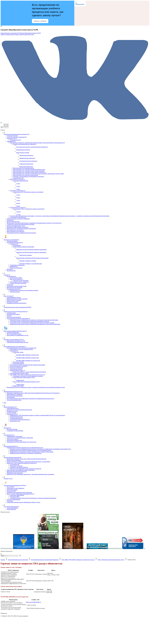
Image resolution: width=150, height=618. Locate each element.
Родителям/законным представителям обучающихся (45, 559)
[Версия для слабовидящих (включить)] (2, 127)
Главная (3, 559)
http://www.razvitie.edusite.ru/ (33, 602)
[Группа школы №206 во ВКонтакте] (75, 121)
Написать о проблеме (40, 21)
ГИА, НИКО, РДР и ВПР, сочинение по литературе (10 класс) (78, 559)
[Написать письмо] (6, 125)
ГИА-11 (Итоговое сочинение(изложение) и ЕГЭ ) (111, 559)
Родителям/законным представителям (18, 559)
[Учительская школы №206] (1, 122)
